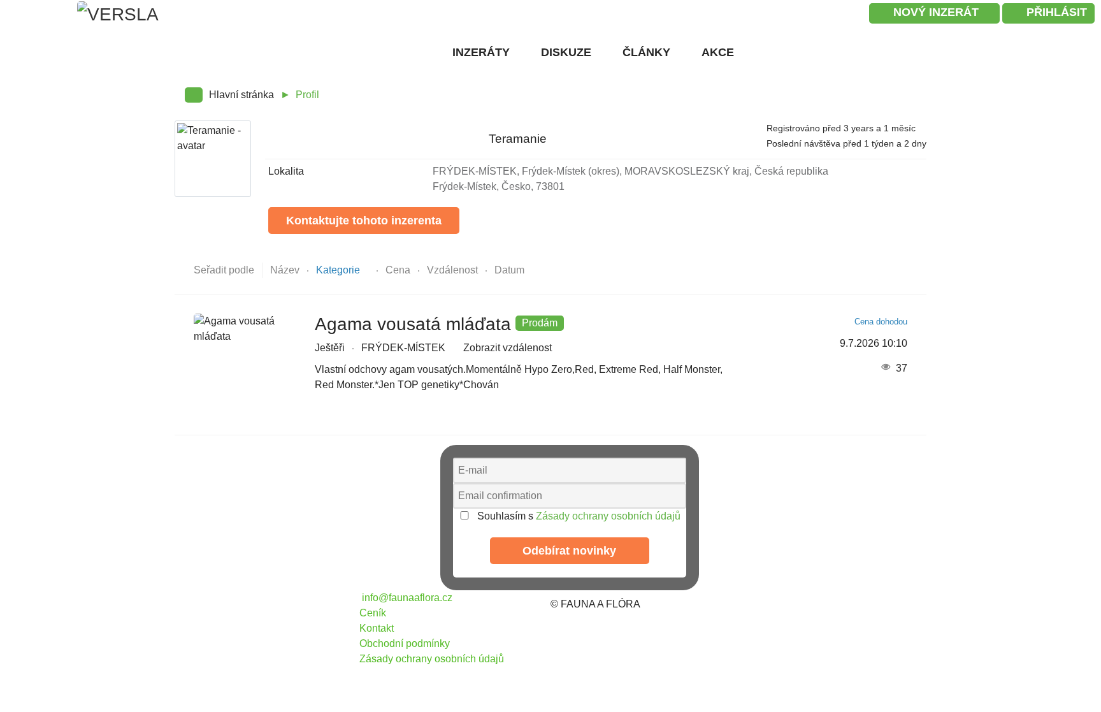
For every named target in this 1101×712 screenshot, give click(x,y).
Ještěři (330, 347)
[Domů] (425, 51)
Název (286, 270)
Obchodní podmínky (404, 643)
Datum (509, 270)
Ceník (372, 612)
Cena (399, 270)
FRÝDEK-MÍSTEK (403, 347)
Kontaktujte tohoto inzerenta (364, 220)
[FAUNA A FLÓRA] (264, 604)
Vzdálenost (453, 270)
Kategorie (339, 270)
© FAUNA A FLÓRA (595, 604)
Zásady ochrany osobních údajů (608, 516)
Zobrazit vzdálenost (507, 347)
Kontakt (376, 628)
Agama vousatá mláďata (413, 324)
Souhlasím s (577, 516)
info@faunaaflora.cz (405, 597)
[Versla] (204, 25)
